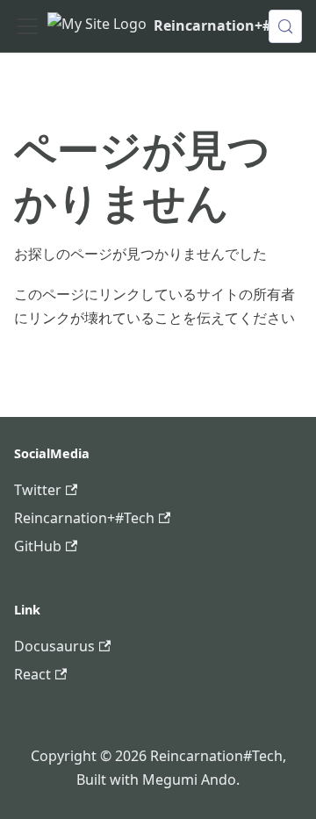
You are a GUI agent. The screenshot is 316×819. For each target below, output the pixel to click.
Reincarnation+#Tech (84, 518)
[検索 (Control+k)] (285, 26)
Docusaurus (54, 646)
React (32, 674)
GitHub (37, 546)
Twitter (37, 489)
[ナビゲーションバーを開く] (27, 26)
